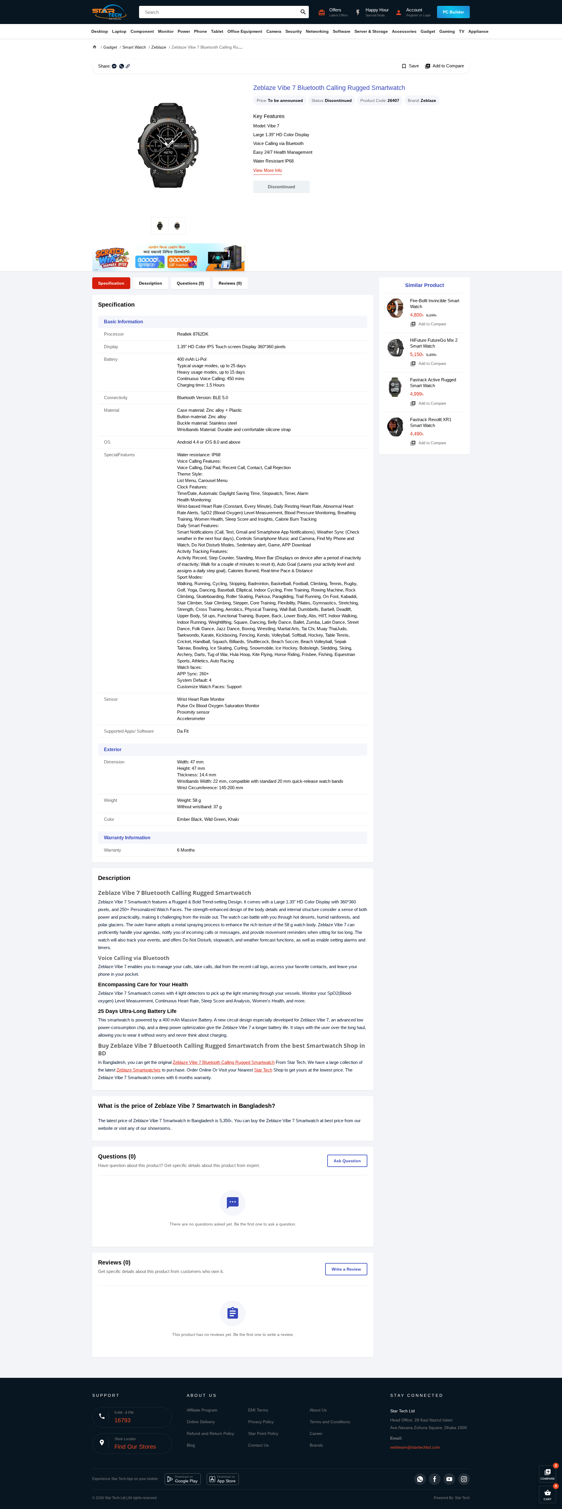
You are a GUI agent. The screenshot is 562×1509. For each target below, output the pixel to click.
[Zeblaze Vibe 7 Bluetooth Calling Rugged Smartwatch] (168, 145)
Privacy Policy (261, 1421)
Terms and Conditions (330, 1421)
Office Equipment (244, 31)
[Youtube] (449, 1479)
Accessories (404, 31)
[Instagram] (464, 1479)
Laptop (119, 31)
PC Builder (453, 12)
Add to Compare (444, 66)
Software (341, 31)
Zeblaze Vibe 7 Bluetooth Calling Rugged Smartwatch (224, 1062)
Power (184, 31)
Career (316, 1433)
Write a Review (346, 1269)
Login (427, 15)
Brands (316, 1445)
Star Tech (263, 1069)
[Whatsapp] (420, 1479)
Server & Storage (371, 31)
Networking (317, 31)
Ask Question (347, 1160)
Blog (191, 1445)
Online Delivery (201, 1421)
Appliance (478, 31)
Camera (273, 31)
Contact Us (258, 1445)
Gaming (447, 31)
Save (410, 66)
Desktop (99, 31)
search (303, 12)
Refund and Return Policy (210, 1433)
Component (142, 31)
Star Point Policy (263, 1433)
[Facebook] (435, 1479)
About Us (318, 1410)
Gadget (428, 31)
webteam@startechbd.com (415, 1447)
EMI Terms (258, 1410)
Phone (200, 31)
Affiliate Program (202, 1410)
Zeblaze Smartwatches (138, 1069)
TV (461, 31)
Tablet (217, 31)
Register (412, 15)
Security (293, 31)
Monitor (166, 31)
